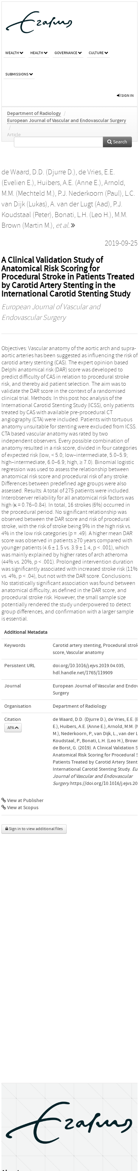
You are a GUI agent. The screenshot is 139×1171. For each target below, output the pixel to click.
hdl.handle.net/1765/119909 (83, 673)
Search (119, 142)
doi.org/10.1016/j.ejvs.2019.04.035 (88, 666)
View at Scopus (22, 808)
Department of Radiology (34, 113)
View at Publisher (24, 800)
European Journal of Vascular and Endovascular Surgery (66, 120)
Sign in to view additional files (35, 829)
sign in (127, 95)
